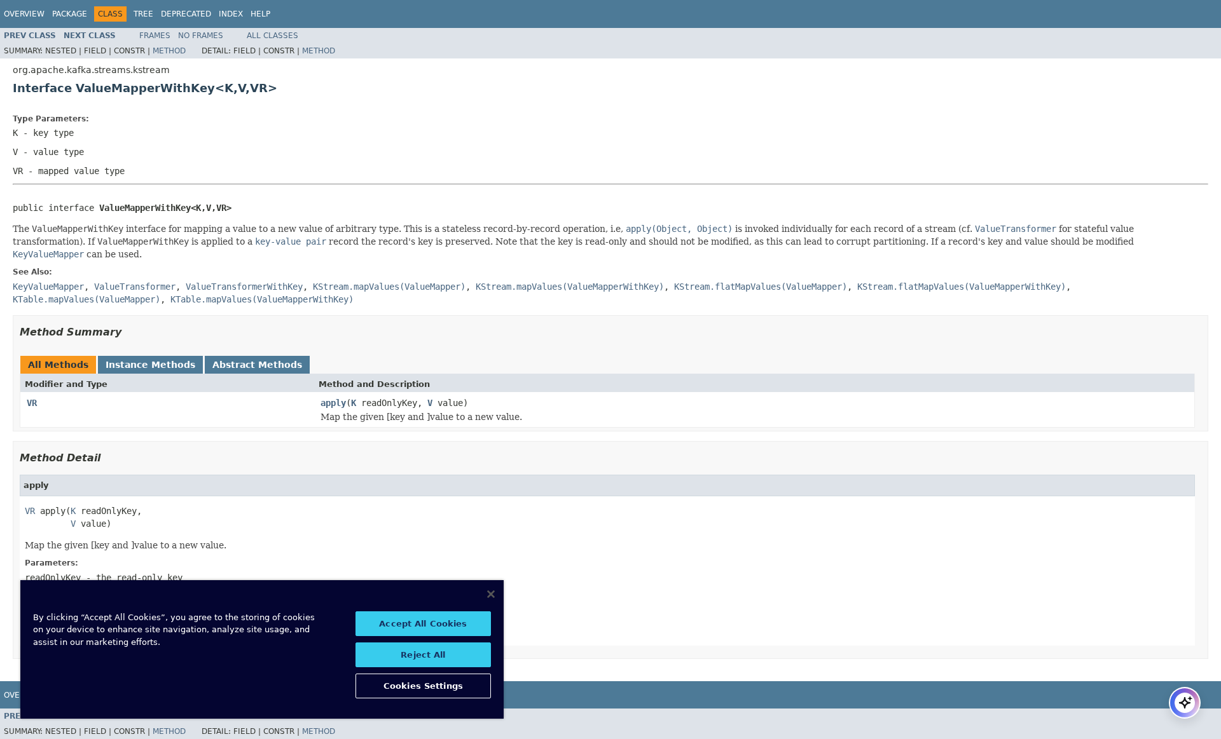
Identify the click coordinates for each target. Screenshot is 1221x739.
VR (32, 403)
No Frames (200, 35)
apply (333, 403)
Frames (154, 35)
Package (69, 14)
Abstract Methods (257, 365)
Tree (143, 14)
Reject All (423, 655)
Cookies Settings (423, 686)
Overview (24, 14)
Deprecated (186, 14)
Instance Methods (150, 365)
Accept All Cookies (423, 623)
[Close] (491, 594)
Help (260, 14)
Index (231, 14)
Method (169, 50)
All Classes (272, 35)
